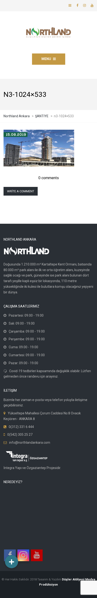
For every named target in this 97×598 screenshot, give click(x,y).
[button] (11, 561)
